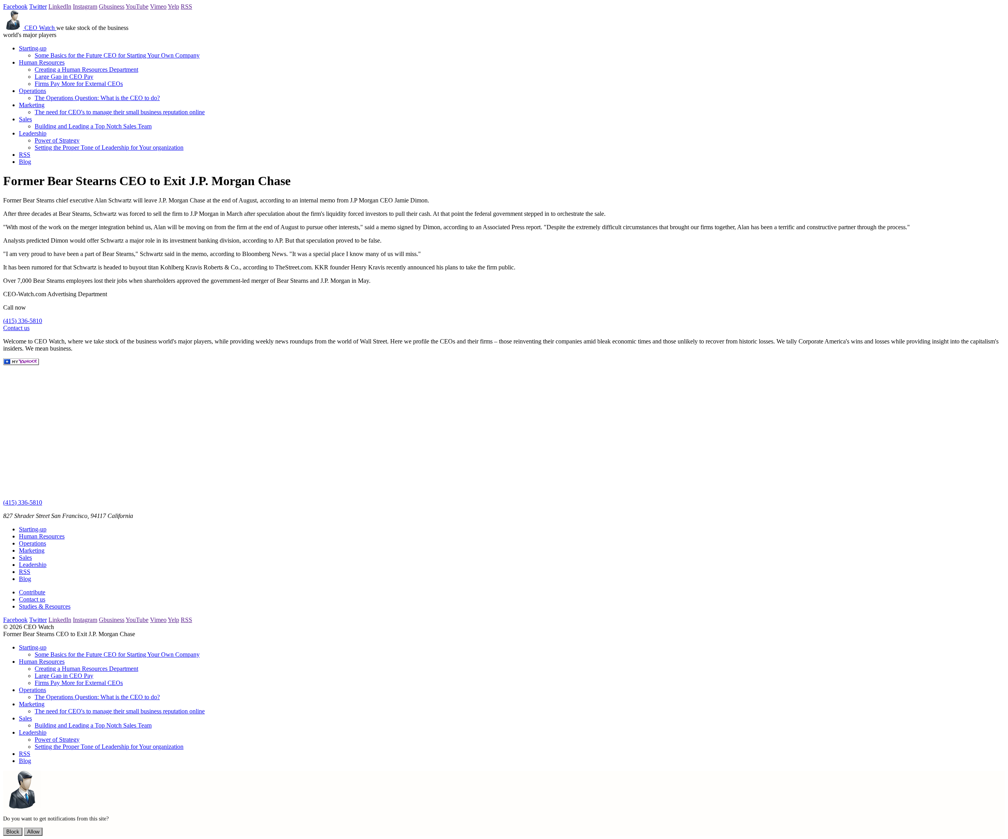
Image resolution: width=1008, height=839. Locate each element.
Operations (32, 90)
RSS (186, 6)
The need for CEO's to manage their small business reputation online (120, 112)
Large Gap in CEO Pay (64, 76)
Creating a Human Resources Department (86, 69)
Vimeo (158, 6)
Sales (25, 119)
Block (12, 832)
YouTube (137, 6)
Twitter (38, 6)
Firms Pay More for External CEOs (79, 83)
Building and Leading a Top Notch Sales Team (93, 126)
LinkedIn (59, 6)
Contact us (16, 328)
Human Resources (42, 62)
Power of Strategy (57, 140)
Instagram (85, 6)
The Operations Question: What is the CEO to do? (97, 98)
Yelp (173, 6)
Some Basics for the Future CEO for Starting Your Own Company (117, 55)
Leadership (32, 133)
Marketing (31, 105)
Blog (25, 161)
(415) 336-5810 (22, 320)
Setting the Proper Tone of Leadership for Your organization (109, 147)
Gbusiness (111, 6)
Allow (33, 832)
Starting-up (32, 48)
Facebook (15, 6)
